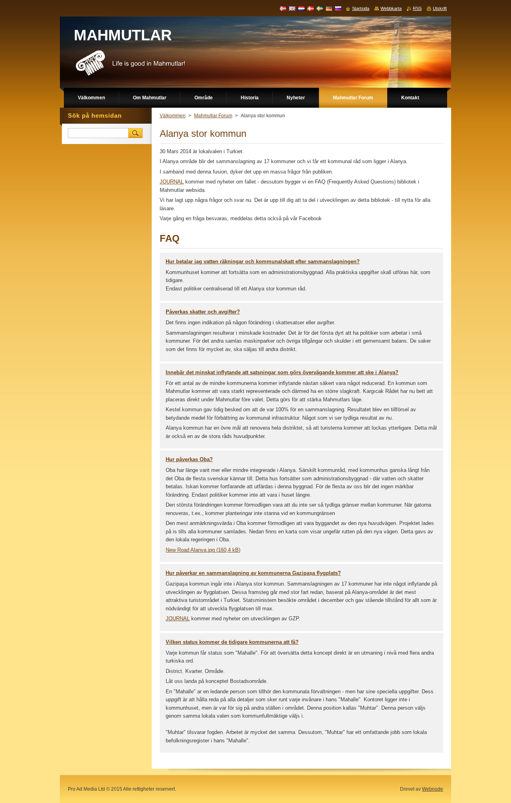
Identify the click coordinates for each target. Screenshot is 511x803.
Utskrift (440, 8)
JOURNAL (178, 618)
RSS (417, 8)
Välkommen (173, 115)
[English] (292, 8)
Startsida (360, 8)
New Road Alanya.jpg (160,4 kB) (203, 550)
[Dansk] (310, 8)
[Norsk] (283, 8)
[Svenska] (320, 8)
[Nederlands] (301, 8)
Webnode (432, 789)
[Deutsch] (329, 8)
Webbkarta (391, 8)
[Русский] (338, 8)
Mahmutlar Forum (213, 115)
